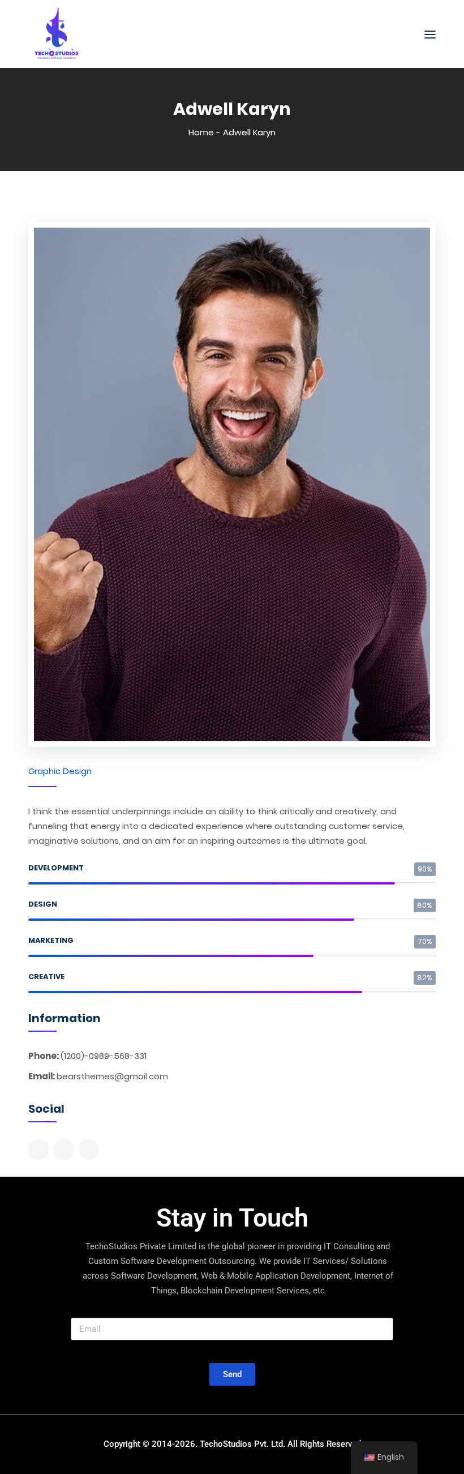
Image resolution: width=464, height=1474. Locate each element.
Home (201, 132)
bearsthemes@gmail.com (112, 1076)
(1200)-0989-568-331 (104, 1056)
